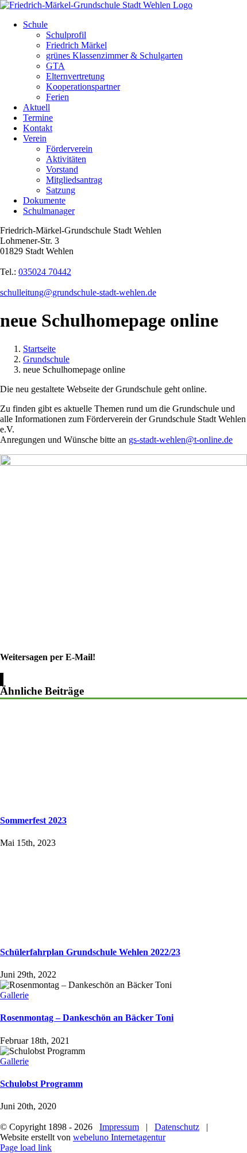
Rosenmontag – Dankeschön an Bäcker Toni (86, 1017)
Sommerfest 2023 (33, 820)
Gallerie (14, 995)
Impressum (119, 1127)
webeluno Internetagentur (119, 1137)
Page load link (26, 1147)
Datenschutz (177, 1127)
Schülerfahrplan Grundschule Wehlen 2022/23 (90, 952)
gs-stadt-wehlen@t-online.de (181, 440)
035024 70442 (44, 272)
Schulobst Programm (41, 1084)
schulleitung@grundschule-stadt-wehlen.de (78, 292)
